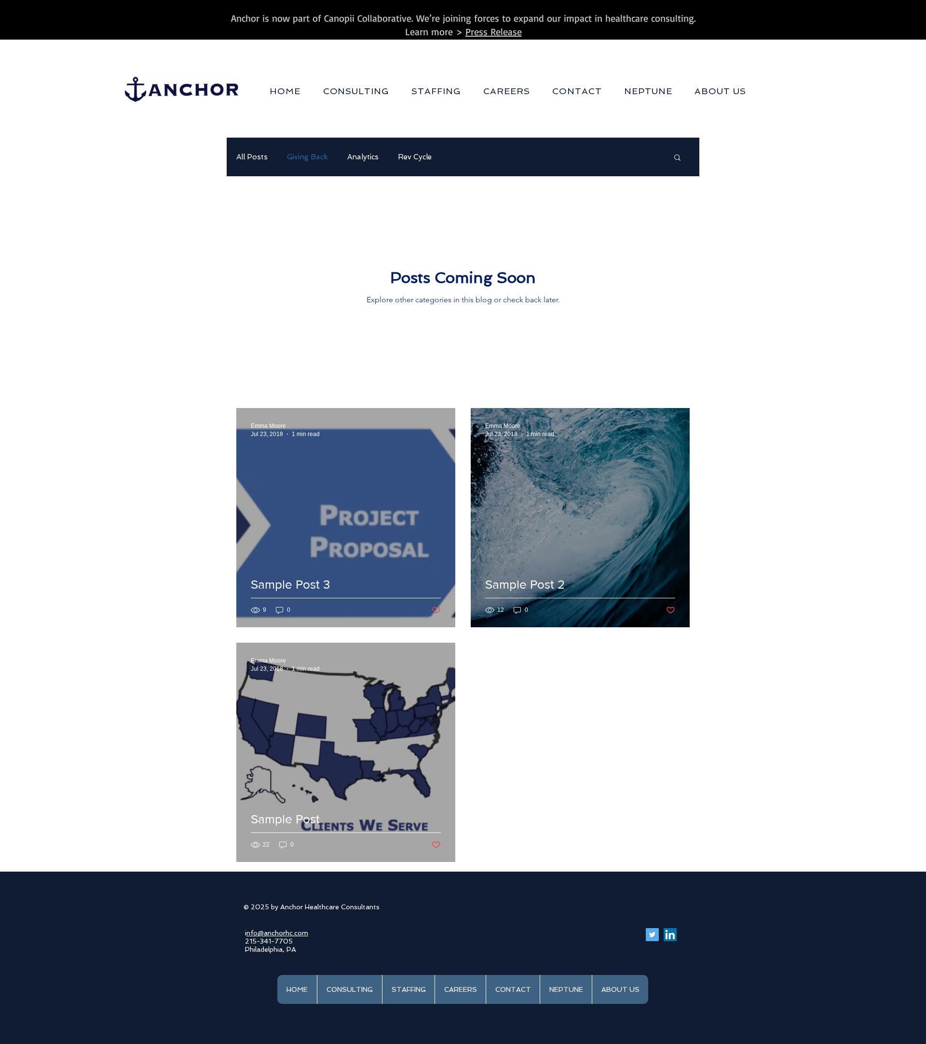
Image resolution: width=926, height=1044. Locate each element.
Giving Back (307, 157)
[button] (355, 91)
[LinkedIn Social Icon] (670, 934)
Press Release (493, 32)
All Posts (252, 157)
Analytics (363, 157)
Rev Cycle (415, 157)
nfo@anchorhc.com (277, 933)
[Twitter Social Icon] (652, 934)
